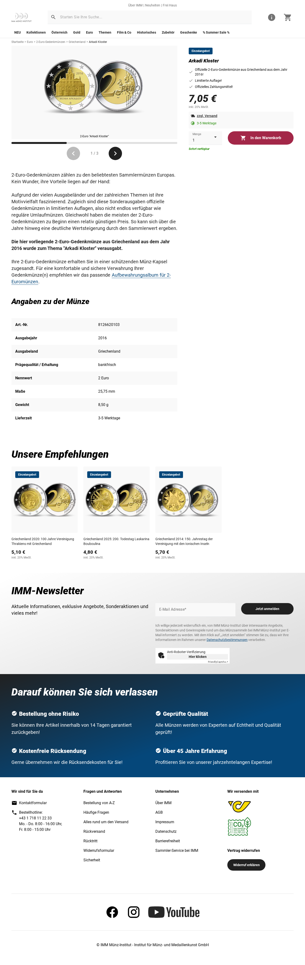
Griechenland (77, 42)
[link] (21, 17)
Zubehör (168, 32)
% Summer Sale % (216, 32)
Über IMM (135, 5)
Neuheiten (152, 5)
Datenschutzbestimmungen (227, 640)
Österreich (59, 32)
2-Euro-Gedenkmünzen (50, 42)
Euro (89, 32)
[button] (53, 17)
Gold (76, 32)
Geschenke (188, 32)
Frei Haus (170, 5)
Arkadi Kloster (98, 42)
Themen (105, 32)
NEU (17, 32)
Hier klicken (198, 657)
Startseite (17, 42)
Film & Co (124, 32)
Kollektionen (36, 32)
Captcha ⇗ (218, 661)
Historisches (146, 32)
